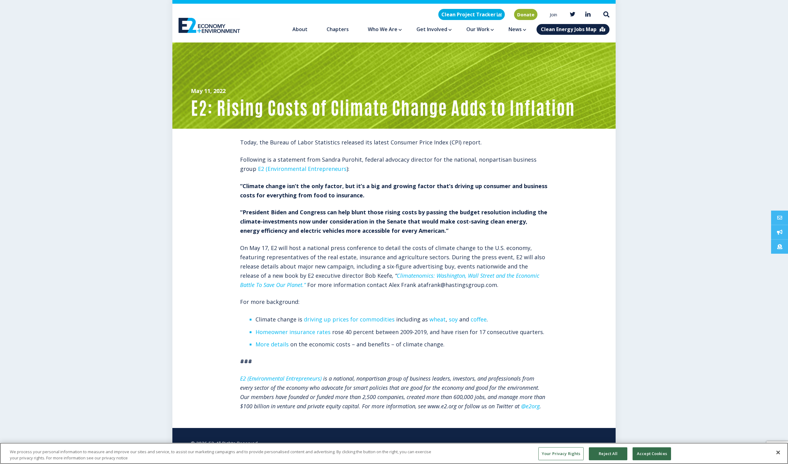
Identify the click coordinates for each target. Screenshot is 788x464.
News (515, 29)
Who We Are (382, 29)
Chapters (338, 29)
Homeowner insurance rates (293, 332)
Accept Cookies (652, 453)
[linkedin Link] (588, 15)
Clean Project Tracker (469, 14)
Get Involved (431, 29)
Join (553, 14)
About (300, 29)
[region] (394, 453)
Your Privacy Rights (561, 453)
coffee (479, 319)
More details (272, 344)
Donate (525, 14)
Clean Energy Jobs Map (569, 29)
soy (453, 319)
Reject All (608, 453)
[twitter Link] (572, 15)
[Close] (778, 452)
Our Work (477, 29)
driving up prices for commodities (349, 319)
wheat (437, 319)
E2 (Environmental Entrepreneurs (302, 168)
